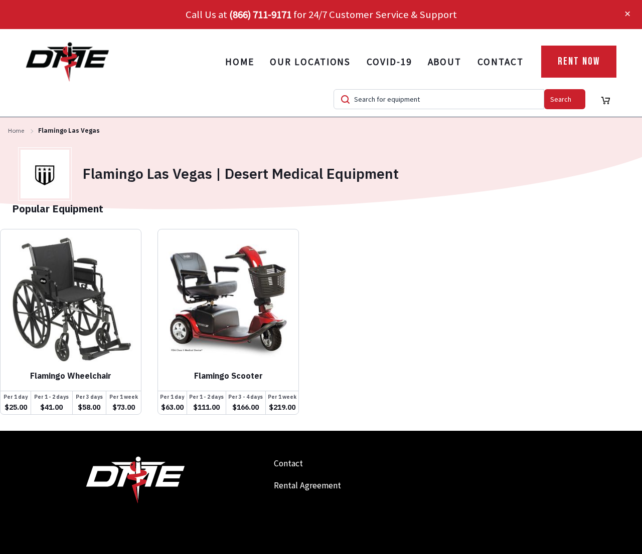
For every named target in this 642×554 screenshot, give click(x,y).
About (445, 62)
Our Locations (310, 62)
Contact (500, 62)
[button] (627, 14)
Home (239, 62)
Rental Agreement (307, 485)
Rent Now (579, 61)
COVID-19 (389, 62)
